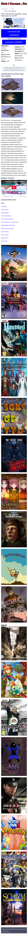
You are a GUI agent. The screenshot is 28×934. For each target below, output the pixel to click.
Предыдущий (8, 196)
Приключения (8, 225)
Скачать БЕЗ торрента (14, 33)
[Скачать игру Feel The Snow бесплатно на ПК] (14, 23)
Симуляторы (7, 228)
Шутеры (5, 232)
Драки (4, 241)
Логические (7, 219)
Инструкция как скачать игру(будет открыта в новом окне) (14, 69)
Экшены (5, 213)
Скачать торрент (14, 42)
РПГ (12, 9)
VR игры (5, 235)
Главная (4, 9)
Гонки (4, 206)
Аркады (5, 209)
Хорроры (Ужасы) (9, 222)
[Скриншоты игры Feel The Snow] (12, 84)
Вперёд (23, 196)
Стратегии (6, 216)
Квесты (4, 238)
